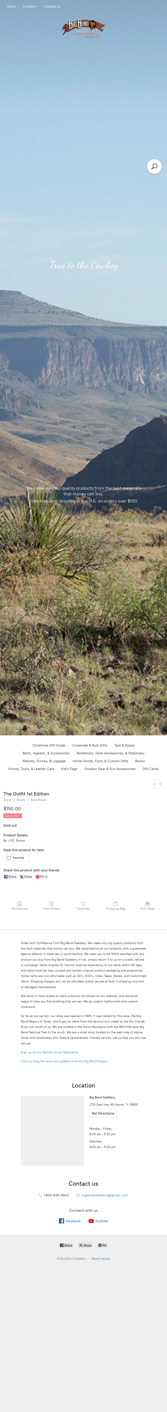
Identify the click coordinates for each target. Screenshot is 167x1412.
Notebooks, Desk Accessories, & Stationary (110, 753)
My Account (20, 909)
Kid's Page (69, 769)
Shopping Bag (115, 909)
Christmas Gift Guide (48, 745)
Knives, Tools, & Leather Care (31, 769)
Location (29, 6)
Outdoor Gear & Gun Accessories (110, 769)
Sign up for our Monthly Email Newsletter (49, 1052)
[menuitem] (154, 784)
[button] (16, 857)
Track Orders (51, 909)
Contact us (52, 6)
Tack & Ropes (124, 745)
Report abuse (101, 1259)
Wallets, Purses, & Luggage (44, 761)
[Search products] (154, 166)
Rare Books (39, 800)
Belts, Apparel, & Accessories (46, 753)
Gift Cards (151, 769)
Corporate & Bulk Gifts (89, 745)
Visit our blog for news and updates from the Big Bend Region (64, 1061)
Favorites (83, 909)
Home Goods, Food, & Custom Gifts (100, 761)
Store (11, 6)
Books (140, 761)
